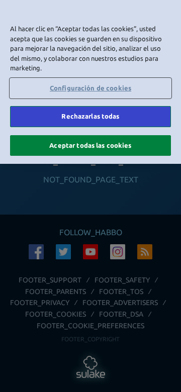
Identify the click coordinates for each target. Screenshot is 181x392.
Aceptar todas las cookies (90, 145)
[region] (90, 82)
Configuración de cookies (90, 87)
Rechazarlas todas (90, 116)
